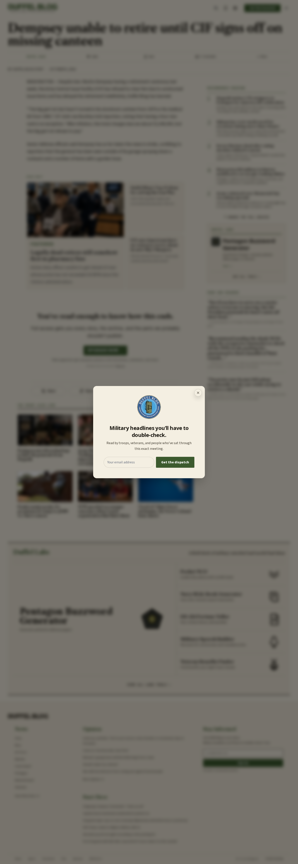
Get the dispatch (175, 462)
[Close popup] (198, 392)
